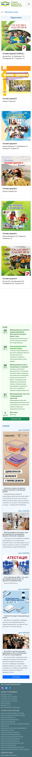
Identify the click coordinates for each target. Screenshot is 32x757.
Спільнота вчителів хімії (8, 721)
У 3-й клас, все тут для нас (9, 699)
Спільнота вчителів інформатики (11, 734)
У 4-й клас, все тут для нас (9, 701)
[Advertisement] (16, 307)
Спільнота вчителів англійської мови (12, 736)
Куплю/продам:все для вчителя (10, 707)
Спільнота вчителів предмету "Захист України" (15, 749)
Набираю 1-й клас (6, 694)
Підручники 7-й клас (11, 12)
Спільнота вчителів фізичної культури (12, 743)
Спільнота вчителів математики (10, 738)
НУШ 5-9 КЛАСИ (5, 703)
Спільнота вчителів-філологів (10, 719)
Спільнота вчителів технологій (10, 732)
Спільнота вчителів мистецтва (10, 741)
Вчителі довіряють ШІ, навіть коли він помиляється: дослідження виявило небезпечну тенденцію (15, 534)
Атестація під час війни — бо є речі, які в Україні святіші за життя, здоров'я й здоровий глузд (16, 578)
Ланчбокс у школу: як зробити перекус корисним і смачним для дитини (14, 489)
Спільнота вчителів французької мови (12, 747)
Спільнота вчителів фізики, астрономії (12, 713)
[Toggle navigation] (28, 4)
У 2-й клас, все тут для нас (9, 696)
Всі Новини (16, 677)
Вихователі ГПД (5, 705)
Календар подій (16, 419)
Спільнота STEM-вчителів (8, 745)
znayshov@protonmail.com (9, 755)
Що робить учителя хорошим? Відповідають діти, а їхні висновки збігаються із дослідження (15, 653)
